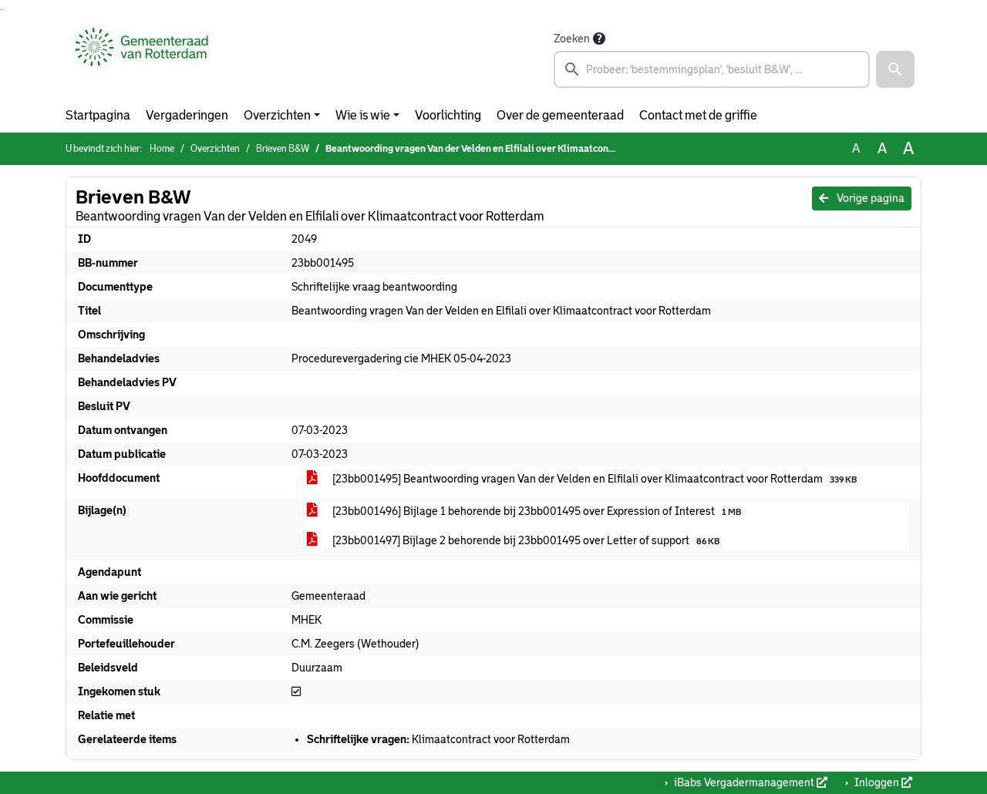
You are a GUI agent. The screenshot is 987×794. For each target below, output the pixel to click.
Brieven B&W (282, 148)
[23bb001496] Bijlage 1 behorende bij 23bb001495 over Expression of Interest (535, 511)
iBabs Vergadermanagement (744, 782)
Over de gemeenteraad (560, 115)
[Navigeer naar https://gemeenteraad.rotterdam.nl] (141, 59)
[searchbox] (712, 69)
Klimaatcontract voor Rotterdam (438, 739)
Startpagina (98, 115)
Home (162, 148)
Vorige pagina (869, 198)
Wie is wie (362, 115)
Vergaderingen (187, 115)
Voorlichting (448, 115)
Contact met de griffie (698, 115)
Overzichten (277, 115)
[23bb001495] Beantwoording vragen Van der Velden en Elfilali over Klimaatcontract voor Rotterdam (593, 479)
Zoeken (572, 38)
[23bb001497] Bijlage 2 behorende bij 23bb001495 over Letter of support (524, 540)
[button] (895, 69)
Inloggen (876, 782)
